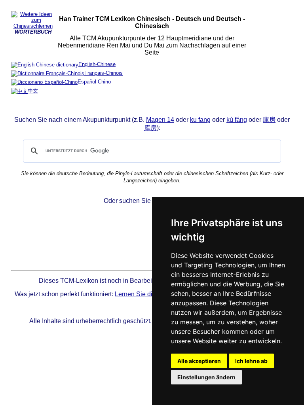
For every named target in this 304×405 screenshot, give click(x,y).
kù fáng (236, 119)
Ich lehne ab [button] (251, 361)
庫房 (269, 119)
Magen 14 (160, 119)
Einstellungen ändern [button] (206, 377)
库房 (150, 128)
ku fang (200, 119)
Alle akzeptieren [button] (199, 361)
